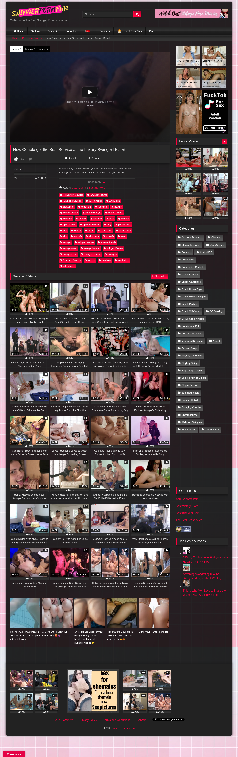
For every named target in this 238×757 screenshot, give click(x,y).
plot (65, 230)
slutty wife (94, 236)
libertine (82, 218)
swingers (112, 254)
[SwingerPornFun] (40, 11)
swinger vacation (92, 254)
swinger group (70, 248)
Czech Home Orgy (192, 289)
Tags (37, 31)
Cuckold (186, 252)
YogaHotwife (212, 429)
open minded (69, 224)
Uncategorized (190, 414)
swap (123, 236)
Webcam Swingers (192, 422)
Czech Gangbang (191, 281)
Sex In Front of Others (194, 377)
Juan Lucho (79, 187)
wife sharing (69, 266)
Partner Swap (189, 348)
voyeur (91, 260)
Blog (151, 31)
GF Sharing (216, 311)
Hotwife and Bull (190, 326)
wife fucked (123, 260)
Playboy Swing (190, 363)
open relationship (91, 224)
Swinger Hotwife (99, 195)
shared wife (106, 230)
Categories (53, 31)
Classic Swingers (191, 244)
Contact (141, 720)
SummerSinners (190, 392)
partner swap (124, 224)
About (72, 158)
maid (111, 218)
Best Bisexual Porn (187, 513)
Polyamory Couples (32, 38)
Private (77, 230)
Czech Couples (190, 274)
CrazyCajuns (217, 244)
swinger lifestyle (114, 248)
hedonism (86, 206)
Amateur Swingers (192, 237)
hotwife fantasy (70, 212)
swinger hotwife (91, 248)
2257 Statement (63, 720)
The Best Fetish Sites (189, 520)
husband (67, 218)
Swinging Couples (73, 200)
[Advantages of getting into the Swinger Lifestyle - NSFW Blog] (186, 569)
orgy (109, 224)
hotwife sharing (115, 212)
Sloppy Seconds (190, 385)
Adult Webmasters (187, 499)
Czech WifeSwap (191, 311)
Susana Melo (97, 187)
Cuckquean (188, 259)
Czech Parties (189, 304)
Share (95, 158)
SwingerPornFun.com (123, 728)
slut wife (78, 236)
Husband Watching (192, 333)
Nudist (216, 341)
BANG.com (114, 200)
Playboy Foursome (192, 355)
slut (65, 236)
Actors (73, 31)
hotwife (118, 206)
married (125, 218)
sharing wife (125, 230)
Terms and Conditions (116, 720)
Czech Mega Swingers (194, 296)
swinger (67, 242)
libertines (97, 218)
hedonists (103, 206)
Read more (95, 182)
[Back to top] (227, 746)
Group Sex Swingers (193, 318)
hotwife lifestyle (93, 212)
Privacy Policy (88, 720)
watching (106, 260)
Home (20, 31)
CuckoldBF (206, 252)
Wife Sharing (95, 200)
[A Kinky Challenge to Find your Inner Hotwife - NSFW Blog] (186, 553)
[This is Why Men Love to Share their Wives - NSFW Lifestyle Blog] (186, 586)
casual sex (68, 206)
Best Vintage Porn (187, 506)
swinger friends (108, 242)
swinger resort (70, 254)
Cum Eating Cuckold (193, 267)
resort (91, 230)
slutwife (110, 236)
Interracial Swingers (192, 341)
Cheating (216, 237)
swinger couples (86, 242)
